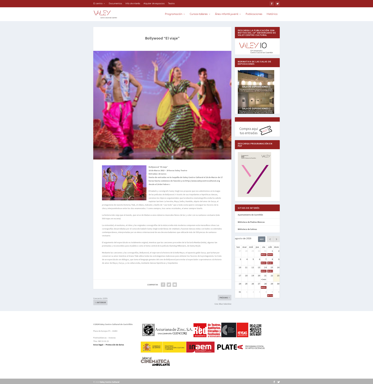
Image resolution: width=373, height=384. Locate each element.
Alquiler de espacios (154, 3)
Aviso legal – (99, 344)
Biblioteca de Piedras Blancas (251, 222)
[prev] (270, 239)
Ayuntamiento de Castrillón (250, 214)
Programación (173, 14)
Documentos (115, 3)
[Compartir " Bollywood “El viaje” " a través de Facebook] (163, 285)
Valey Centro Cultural (109, 382)
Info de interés (132, 3)
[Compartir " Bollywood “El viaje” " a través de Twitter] (169, 285)
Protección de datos (115, 344)
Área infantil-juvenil (226, 14)
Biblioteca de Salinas (247, 229)
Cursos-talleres (199, 14)
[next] (276, 239)
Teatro (171, 3)
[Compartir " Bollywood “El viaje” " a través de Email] (175, 285)
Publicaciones (254, 14)
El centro (98, 3)
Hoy (262, 239)
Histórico (272, 14)
